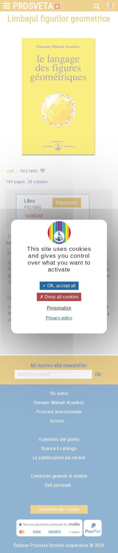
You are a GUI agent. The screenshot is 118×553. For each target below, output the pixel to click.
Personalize (59, 308)
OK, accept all (61, 285)
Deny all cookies (61, 296)
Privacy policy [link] (59, 317)
